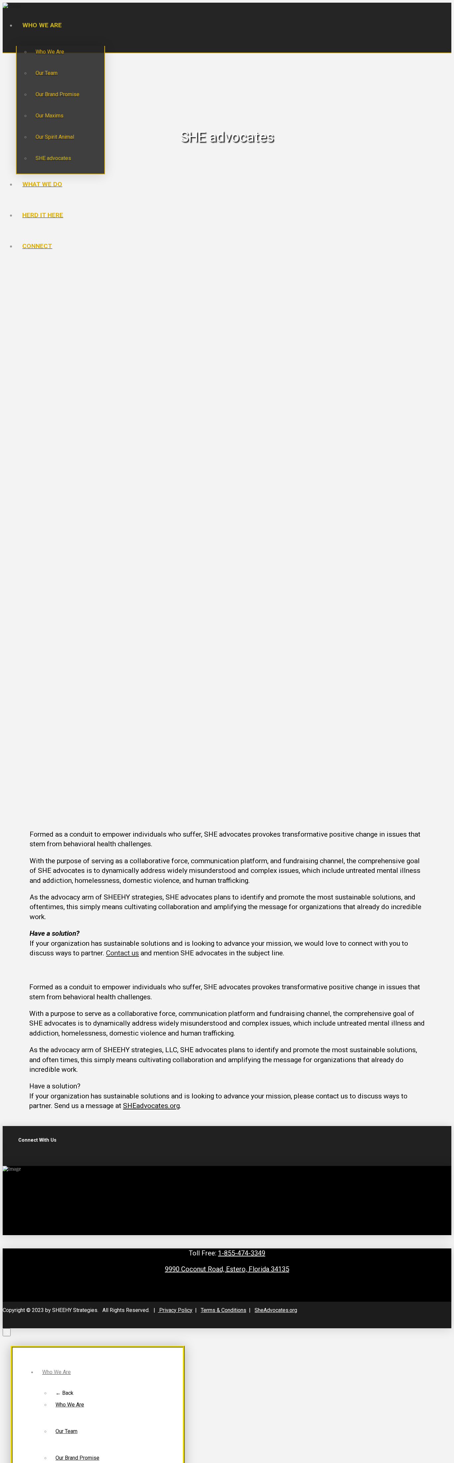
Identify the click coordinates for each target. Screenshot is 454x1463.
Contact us (122, 953)
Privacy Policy (175, 1310)
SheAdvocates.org (276, 1310)
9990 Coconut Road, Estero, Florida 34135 (227, 1269)
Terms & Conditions (223, 1310)
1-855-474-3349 (241, 1253)
